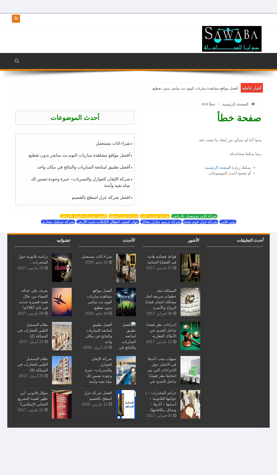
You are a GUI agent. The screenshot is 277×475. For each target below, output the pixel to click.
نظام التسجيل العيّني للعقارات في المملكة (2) (32, 330)
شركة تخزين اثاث (155, 216)
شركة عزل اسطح (123, 216)
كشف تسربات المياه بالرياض (83, 216)
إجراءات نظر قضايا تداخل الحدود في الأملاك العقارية (161, 330)
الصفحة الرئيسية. (217, 167)
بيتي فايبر (227, 222)
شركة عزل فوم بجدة (200, 222)
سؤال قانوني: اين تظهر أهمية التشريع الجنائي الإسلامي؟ (33, 398)
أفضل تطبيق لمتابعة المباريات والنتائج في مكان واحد (83, 167)
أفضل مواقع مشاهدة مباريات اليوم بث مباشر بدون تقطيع (195, 88)
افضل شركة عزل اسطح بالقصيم (101, 197)
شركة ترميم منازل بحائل (161, 222)
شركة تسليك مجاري (58, 222)
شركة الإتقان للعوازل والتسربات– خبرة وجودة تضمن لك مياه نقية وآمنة (80, 182)
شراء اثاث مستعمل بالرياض (194, 216)
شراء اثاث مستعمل (113, 143)
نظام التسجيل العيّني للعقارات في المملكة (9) (32, 364)
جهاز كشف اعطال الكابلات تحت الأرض (107, 222)
